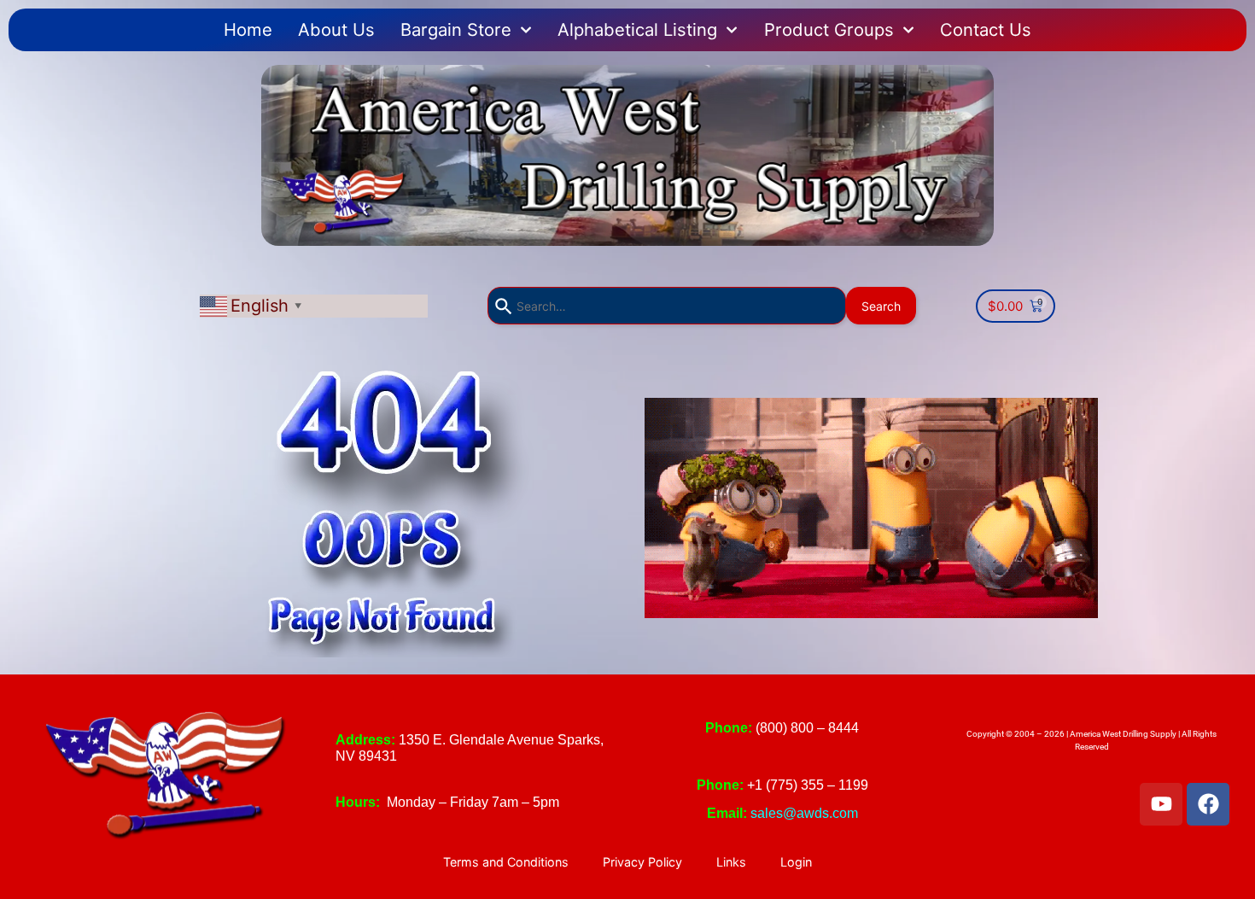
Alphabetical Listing (637, 29)
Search (881, 306)
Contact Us (985, 29)
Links (731, 862)
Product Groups (829, 29)
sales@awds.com (804, 813)
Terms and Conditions (506, 862)
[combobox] (666, 305)
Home (248, 29)
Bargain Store (455, 29)
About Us (336, 29)
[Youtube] (1161, 804)
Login (796, 862)
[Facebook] (1208, 804)
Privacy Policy (642, 862)
